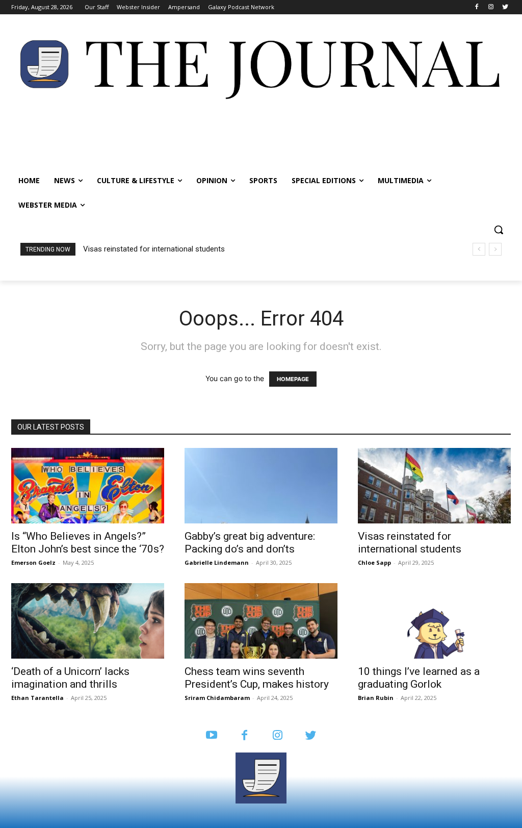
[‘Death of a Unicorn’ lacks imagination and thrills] (87, 621)
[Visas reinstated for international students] (434, 485)
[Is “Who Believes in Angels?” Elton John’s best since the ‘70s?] (87, 485)
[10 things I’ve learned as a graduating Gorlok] (434, 621)
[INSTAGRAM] (278, 736)
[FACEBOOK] (244, 736)
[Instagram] (491, 7)
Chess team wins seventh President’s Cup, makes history (257, 677)
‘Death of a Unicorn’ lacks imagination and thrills (70, 677)
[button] (498, 229)
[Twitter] (505, 7)
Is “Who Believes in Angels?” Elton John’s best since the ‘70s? (87, 542)
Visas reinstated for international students (154, 249)
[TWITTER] (311, 736)
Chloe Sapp (374, 562)
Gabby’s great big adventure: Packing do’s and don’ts (250, 542)
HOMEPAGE (293, 379)
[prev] (479, 249)
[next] (495, 249)
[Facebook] (477, 7)
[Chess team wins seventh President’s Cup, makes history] (261, 621)
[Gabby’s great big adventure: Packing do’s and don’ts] (261, 485)
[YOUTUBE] (211, 736)
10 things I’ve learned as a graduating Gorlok (419, 677)
